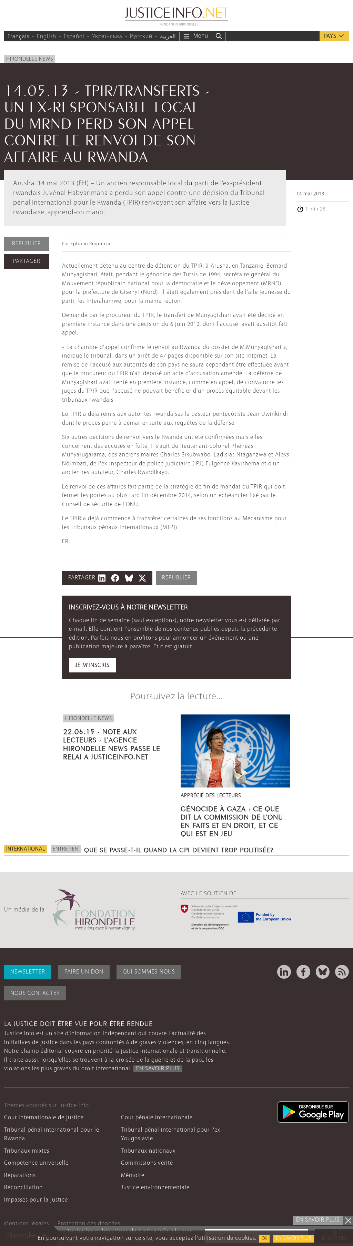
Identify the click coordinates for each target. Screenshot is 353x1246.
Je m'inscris (92, 665)
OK (264, 1238)
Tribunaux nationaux (148, 1151)
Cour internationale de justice (44, 1118)
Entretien (66, 849)
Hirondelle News (29, 59)
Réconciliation (23, 1188)
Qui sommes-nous (149, 972)
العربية (168, 37)
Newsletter (27, 972)
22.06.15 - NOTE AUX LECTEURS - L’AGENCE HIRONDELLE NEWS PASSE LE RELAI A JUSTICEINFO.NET (111, 743)
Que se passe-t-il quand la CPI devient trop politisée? (178, 849)
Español (74, 37)
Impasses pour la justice (36, 1200)
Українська (107, 37)
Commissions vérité (147, 1163)
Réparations (20, 1175)
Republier (26, 244)
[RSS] (342, 972)
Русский (141, 37)
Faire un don (83, 972)
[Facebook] (303, 972)
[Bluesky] (323, 972)
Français (18, 37)
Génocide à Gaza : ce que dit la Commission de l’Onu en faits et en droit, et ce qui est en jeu (232, 820)
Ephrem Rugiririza (90, 244)
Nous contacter (35, 993)
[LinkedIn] (284, 972)
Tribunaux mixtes (26, 1151)
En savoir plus (294, 1238)
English (46, 37)
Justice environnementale (155, 1188)
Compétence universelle (36, 1163)
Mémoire (132, 1175)
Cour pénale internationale (157, 1118)
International (25, 849)
